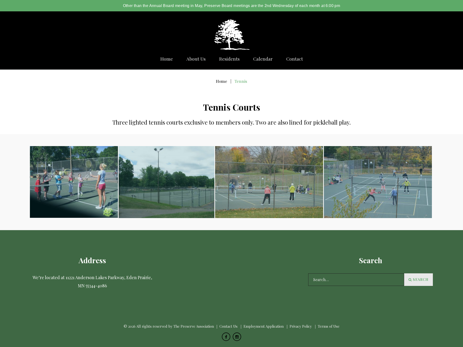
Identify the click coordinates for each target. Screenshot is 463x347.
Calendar (263, 59)
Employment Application (264, 326)
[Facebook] (226, 337)
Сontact (294, 59)
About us (196, 59)
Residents (229, 59)
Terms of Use (329, 326)
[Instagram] (237, 337)
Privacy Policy (301, 326)
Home (166, 59)
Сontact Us (228, 326)
